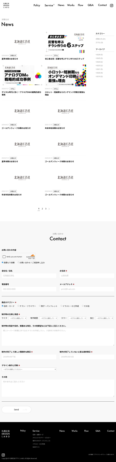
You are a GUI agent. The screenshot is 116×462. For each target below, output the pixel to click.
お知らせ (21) (100, 39)
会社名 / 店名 (7, 271)
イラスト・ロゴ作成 (39, 444)
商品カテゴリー (9, 302)
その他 (4, 377)
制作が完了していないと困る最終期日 (76, 352)
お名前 (63, 271)
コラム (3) (99, 42)
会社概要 (90, 454)
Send (16, 409)
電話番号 (5, 284)
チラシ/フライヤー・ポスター (42, 438)
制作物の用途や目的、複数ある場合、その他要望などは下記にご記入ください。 (34, 326)
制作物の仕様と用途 (11, 314)
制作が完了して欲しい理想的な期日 (17, 352)
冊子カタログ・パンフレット (41, 441)
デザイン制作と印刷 (11, 365)
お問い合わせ (110, 454)
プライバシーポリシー (100, 454)
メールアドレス (67, 284)
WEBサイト (36, 447)
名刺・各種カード (38, 435)
